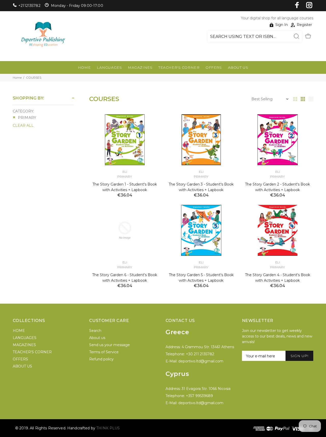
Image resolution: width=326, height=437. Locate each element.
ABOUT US (238, 67)
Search (95, 330)
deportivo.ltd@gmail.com (200, 361)
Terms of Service (104, 352)
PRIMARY (27, 117)
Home (17, 77)
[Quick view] (152, 123)
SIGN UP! (299, 356)
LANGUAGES (109, 67)
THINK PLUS (108, 428)
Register (304, 24)
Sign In (281, 24)
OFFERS (214, 67)
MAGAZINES (140, 67)
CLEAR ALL (23, 125)
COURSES (33, 77)
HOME (84, 67)
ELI (125, 172)
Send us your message (109, 345)
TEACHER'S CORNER (178, 67)
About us (97, 337)
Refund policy (101, 359)
